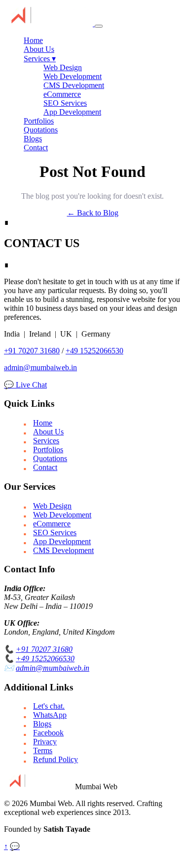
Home (33, 40)
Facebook (48, 732)
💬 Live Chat (25, 385)
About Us (39, 49)
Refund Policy (55, 759)
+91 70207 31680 (32, 350)
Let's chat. (49, 706)
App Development (72, 112)
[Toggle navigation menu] (99, 26)
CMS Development (73, 85)
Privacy (45, 741)
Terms (42, 750)
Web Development (72, 76)
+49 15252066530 (94, 350)
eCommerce (62, 94)
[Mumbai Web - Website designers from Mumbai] (49, 23)
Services (40, 58)
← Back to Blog (92, 213)
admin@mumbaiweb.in (40, 367)
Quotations (41, 130)
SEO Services (65, 103)
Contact (36, 147)
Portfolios (39, 121)
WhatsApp (50, 715)
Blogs (33, 138)
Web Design (62, 67)
